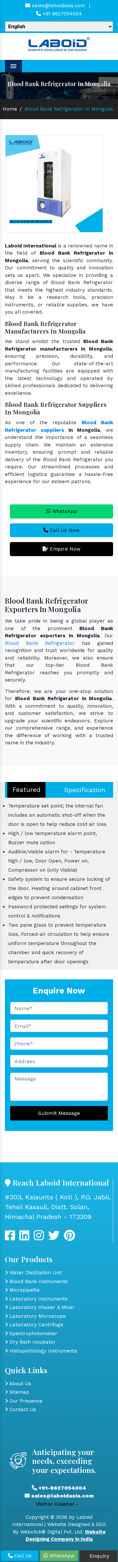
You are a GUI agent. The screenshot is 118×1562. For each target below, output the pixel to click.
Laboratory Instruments (38, 1299)
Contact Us (22, 1409)
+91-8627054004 (61, 1488)
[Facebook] (10, 1238)
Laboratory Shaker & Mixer (41, 1307)
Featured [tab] (26, 789)
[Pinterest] (69, 1238)
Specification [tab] (84, 790)
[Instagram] (39, 1238)
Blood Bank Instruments (38, 1281)
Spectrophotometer (32, 1333)
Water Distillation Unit (35, 1273)
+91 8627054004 (61, 14)
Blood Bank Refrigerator (40, 643)
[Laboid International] (59, 43)
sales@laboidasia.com (57, 6)
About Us (19, 1384)
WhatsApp (63, 511)
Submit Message (59, 1113)
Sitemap (18, 1392)
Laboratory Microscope (37, 1316)
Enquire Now (64, 549)
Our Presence (25, 1401)
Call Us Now (64, 530)
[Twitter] (24, 1238)
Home (10, 109)
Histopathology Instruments (42, 1351)
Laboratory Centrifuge (35, 1325)
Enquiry (98, 1556)
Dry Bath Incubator (32, 1342)
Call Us (22, 1556)
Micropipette (24, 1290)
